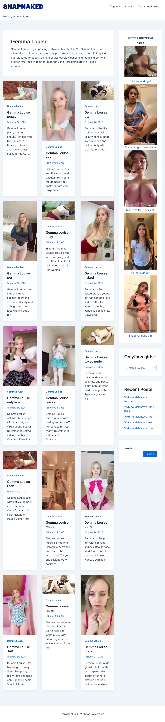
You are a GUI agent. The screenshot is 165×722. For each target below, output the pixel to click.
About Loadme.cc (148, 6)
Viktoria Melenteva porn (139, 428)
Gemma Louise (15, 106)
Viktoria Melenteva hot (138, 416)
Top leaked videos (121, 6)
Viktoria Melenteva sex (138, 422)
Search (128, 448)
